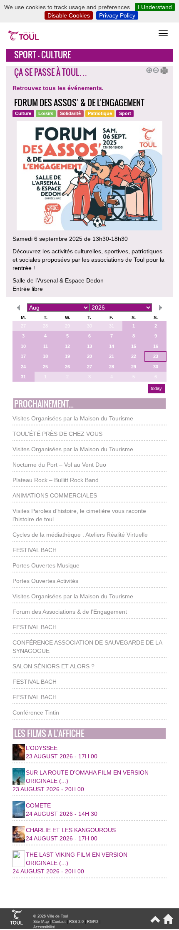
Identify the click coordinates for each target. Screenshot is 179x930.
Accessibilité (44, 927)
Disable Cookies (68, 15)
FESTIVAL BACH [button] (34, 550)
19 (67, 356)
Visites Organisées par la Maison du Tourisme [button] (72, 418)
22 (133, 356)
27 (23, 325)
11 (45, 346)
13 (89, 346)
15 (133, 346)
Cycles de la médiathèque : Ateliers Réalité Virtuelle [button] (80, 534)
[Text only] (161, 69)
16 (155, 346)
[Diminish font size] (154, 69)
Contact (59, 922)
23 (155, 356)
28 (45, 325)
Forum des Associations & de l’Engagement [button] (69, 611)
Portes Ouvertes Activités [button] (45, 581)
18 (45, 356)
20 (89, 356)
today (156, 388)
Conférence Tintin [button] (35, 712)
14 (111, 346)
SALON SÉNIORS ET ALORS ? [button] (53, 666)
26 (67, 366)
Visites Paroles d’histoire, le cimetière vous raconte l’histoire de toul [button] (79, 515)
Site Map (41, 922)
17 (23, 356)
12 (67, 346)
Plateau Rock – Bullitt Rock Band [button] (55, 480)
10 (23, 346)
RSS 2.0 (76, 922)
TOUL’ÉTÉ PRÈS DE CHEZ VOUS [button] (57, 433)
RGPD (92, 922)
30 (89, 325)
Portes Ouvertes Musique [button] (46, 565)
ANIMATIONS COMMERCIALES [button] (54, 495)
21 (111, 356)
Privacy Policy (117, 15)
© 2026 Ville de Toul (50, 916)
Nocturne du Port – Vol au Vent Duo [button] (59, 464)
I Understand (155, 7)
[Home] (167, 922)
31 (111, 325)
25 (45, 366)
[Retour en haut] (155, 922)
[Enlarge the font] (147, 69)
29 (67, 325)
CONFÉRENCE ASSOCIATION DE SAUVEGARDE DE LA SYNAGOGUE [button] (87, 646)
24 (23, 366)
